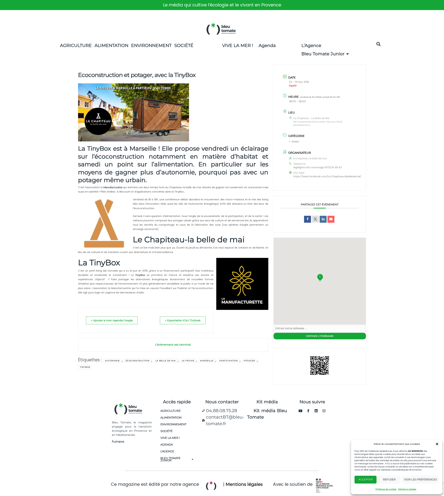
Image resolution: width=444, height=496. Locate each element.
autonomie (112, 360)
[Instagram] (324, 410)
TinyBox (140, 275)
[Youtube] (300, 410)
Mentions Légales (407, 489)
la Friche (188, 360)
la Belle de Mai (165, 360)
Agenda (267, 45)
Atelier (295, 141)
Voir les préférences (420, 479)
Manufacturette (112, 187)
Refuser (389, 479)
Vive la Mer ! (237, 45)
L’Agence (311, 45)
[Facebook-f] (308, 410)
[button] (437, 444)
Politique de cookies (385, 489)
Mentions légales (244, 484)
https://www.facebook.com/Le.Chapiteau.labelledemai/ (327, 176)
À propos (118, 441)
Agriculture (76, 45)
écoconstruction (138, 360)
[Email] (330, 219)
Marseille (207, 360)
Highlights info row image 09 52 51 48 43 (317, 167)
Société (183, 45)
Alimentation (111, 45)
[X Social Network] (315, 219)
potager (249, 360)
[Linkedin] (316, 410)
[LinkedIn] (323, 219)
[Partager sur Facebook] (307, 219)
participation (228, 360)
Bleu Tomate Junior (322, 53)
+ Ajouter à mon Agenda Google (112, 320)
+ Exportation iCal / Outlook (182, 320)
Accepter (365, 479)
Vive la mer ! (170, 438)
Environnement (151, 45)
